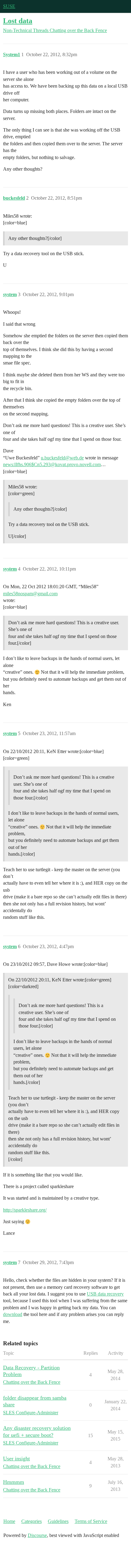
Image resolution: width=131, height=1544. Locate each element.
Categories (31, 1521)
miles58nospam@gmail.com (30, 593)
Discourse (37, 1535)
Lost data (17, 20)
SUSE (9, 6)
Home (9, 1521)
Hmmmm (13, 1482)
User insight (16, 1458)
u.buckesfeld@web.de (62, 457)
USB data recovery (105, 1293)
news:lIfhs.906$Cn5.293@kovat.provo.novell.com (52, 464)
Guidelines (58, 1521)
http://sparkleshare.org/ (25, 1209)
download (12, 1314)
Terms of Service (91, 1521)
